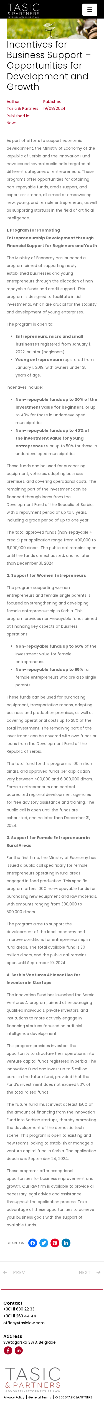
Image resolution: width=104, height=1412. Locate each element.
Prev (18, 1272)
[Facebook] (8, 1350)
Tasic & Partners (22, 108)
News (12, 123)
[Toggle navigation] (89, 10)
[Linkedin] (19, 1350)
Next (85, 1272)
